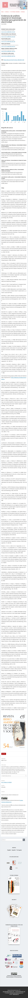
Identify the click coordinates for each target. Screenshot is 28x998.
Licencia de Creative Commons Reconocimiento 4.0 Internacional (14, 976)
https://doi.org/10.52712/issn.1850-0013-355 (14, 60)
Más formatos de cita (6, 775)
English (9, 850)
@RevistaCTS (16, 994)
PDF (4, 753)
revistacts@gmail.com (20, 991)
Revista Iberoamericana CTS (16, 993)
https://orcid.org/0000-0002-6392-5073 (8, 46)
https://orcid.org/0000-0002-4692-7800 (8, 41)
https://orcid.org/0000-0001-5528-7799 (8, 56)
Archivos (7, 11)
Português (19, 850)
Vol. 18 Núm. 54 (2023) (14, 11)
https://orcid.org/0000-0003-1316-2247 (8, 31)
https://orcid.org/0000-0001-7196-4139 (8, 51)
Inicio (2, 11)
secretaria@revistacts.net (8, 991)
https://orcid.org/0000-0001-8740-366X (8, 36)
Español (14, 850)
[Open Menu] (5, 5)
